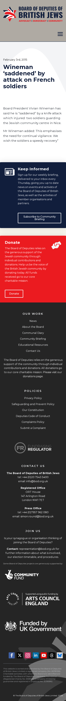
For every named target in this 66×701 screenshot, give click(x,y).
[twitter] (20, 655)
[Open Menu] (60, 34)
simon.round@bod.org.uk (37, 516)
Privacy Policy (33, 398)
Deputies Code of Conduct (33, 416)
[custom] (52, 655)
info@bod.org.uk (37, 481)
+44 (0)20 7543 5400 (35, 477)
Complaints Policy (33, 421)
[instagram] (28, 655)
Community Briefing (33, 338)
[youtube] (44, 655)
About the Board (33, 326)
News (33, 321)
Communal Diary (33, 332)
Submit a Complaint (33, 428)
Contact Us (33, 350)
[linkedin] (36, 655)
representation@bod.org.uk (37, 548)
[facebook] (12, 655)
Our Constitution (33, 410)
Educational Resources (33, 344)
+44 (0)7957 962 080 (35, 512)
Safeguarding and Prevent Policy (33, 404)
